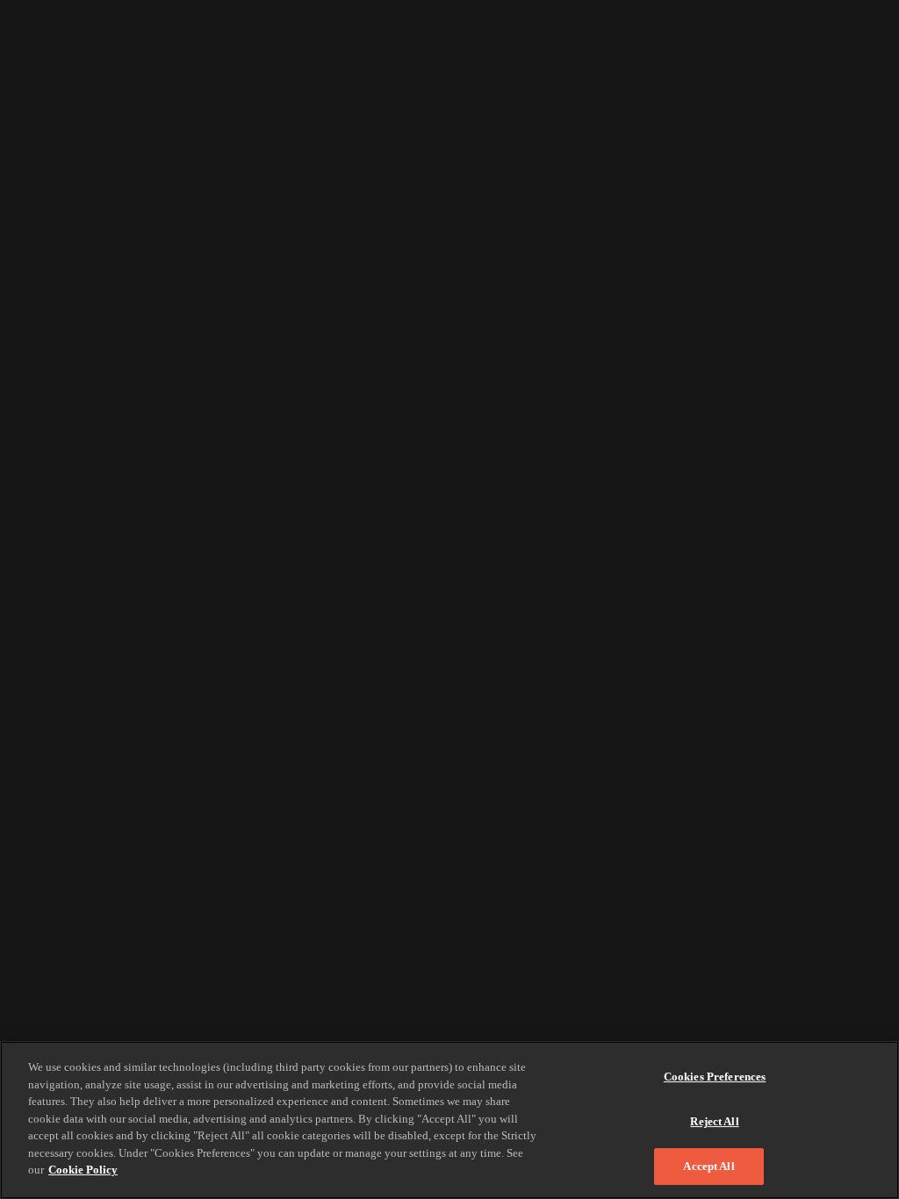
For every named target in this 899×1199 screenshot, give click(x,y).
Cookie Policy (83, 1169)
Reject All (714, 1121)
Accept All (708, 1166)
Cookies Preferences (715, 1076)
